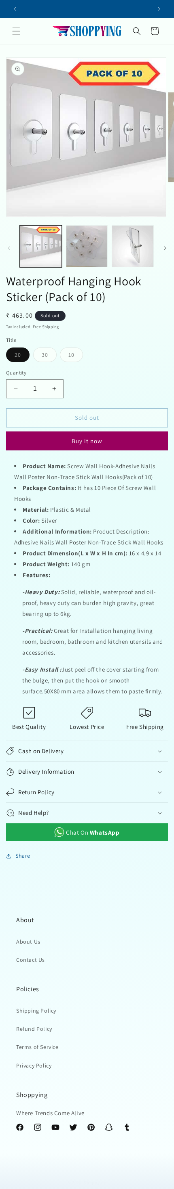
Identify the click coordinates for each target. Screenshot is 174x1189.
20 (22, 356)
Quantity (16, 372)
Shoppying (95, 1182)
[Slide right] (165, 248)
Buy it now (87, 441)
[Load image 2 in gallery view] (87, 246)
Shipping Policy (36, 1010)
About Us (28, 941)
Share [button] (22, 855)
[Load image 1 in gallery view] (41, 246)
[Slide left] (9, 248)
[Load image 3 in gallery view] (133, 246)
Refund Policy (34, 1028)
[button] (16, 31)
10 (75, 356)
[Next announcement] (159, 9)
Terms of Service (37, 1047)
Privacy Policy (33, 1065)
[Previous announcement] (15, 9)
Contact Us (30, 959)
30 (49, 356)
